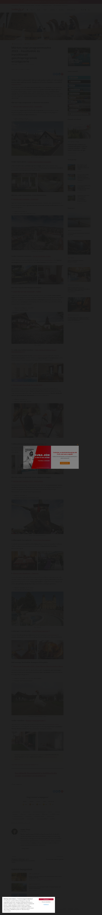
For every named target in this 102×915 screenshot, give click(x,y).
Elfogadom (46, 899)
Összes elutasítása (46, 902)
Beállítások (46, 904)
